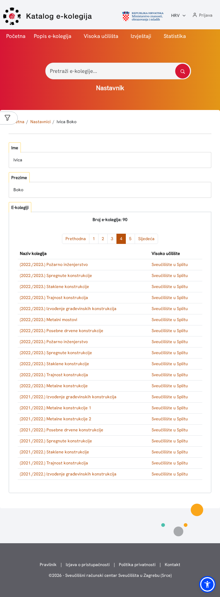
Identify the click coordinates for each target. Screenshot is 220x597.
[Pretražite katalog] (182, 71)
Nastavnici (40, 122)
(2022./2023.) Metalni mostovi (48, 319)
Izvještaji (141, 36)
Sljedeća (146, 238)
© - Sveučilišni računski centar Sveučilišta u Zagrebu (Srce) (110, 575)
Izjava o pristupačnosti (88, 564)
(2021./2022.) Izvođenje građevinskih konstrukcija (68, 397)
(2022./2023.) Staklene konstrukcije (54, 286)
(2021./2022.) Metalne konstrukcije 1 (55, 408)
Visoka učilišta (101, 36)
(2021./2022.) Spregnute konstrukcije (56, 441)
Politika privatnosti (137, 564)
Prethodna (75, 238)
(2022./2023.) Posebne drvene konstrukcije (61, 330)
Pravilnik (48, 564)
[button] (202, 15)
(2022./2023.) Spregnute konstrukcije (56, 275)
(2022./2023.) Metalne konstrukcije (54, 386)
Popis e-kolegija (52, 36)
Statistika (175, 36)
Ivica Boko (66, 122)
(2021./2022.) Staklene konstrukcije (54, 452)
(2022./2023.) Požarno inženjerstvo (54, 264)
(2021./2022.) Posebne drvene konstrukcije (61, 430)
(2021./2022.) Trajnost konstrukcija (54, 463)
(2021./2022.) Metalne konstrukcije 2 (55, 419)
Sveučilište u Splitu (170, 264)
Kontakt (172, 564)
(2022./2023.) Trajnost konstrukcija (54, 297)
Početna (15, 36)
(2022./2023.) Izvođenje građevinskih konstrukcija (68, 308)
